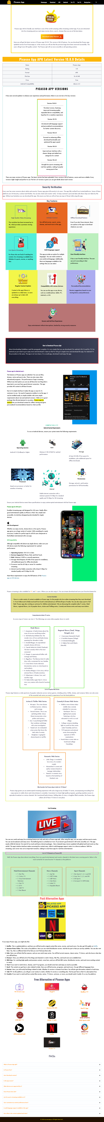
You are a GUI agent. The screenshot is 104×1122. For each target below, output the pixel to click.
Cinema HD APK (52, 1008)
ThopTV (52, 992)
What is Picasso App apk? (10, 1064)
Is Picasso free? (8, 1070)
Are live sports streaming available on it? (14, 1097)
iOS (59, 2)
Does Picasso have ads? (10, 1091)
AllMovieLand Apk (20, 1034)
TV (19, 1020)
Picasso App (19, 2)
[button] (96, 2)
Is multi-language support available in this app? (16, 1108)
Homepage (44, 2)
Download (52, 2)
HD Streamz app (19, 992)
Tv (36, 591)
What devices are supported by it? (13, 1086)
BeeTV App (84, 1008)
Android (65, 2)
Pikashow (19, 1008)
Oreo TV (84, 1034)
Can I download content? (10, 1075)
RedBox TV (84, 992)
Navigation (87, 2)
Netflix (52, 1034)
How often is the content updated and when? (15, 1113)
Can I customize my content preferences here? (16, 1102)
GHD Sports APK (84, 1020)
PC (31, 591)
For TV (72, 2)
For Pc (79, 2)
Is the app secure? (8, 1081)
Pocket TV (52, 1048)
